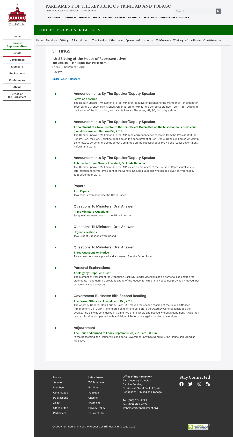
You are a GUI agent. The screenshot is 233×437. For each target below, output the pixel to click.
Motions (84, 40)
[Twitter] (190, 384)
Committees (60, 392)
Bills (74, 40)
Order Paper (59, 78)
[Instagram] (199, 384)
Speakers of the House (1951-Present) (148, 40)
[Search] (218, 11)
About (56, 402)
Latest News (53, 17)
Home (39, 40)
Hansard (75, 78)
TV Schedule (96, 382)
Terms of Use (96, 413)
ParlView (107, 17)
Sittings (64, 40)
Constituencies (212, 40)
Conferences (69, 17)
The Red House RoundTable (174, 17)
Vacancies (120, 17)
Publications (60, 397)
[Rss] (208, 384)
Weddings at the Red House (142, 17)
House (57, 377)
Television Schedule (89, 17)
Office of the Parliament (60, 410)
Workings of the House (187, 40)
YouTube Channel (93, 395)
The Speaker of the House (107, 40)
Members (51, 40)
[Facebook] (181, 384)
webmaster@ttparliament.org (140, 408)
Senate (57, 382)
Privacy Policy (96, 408)
